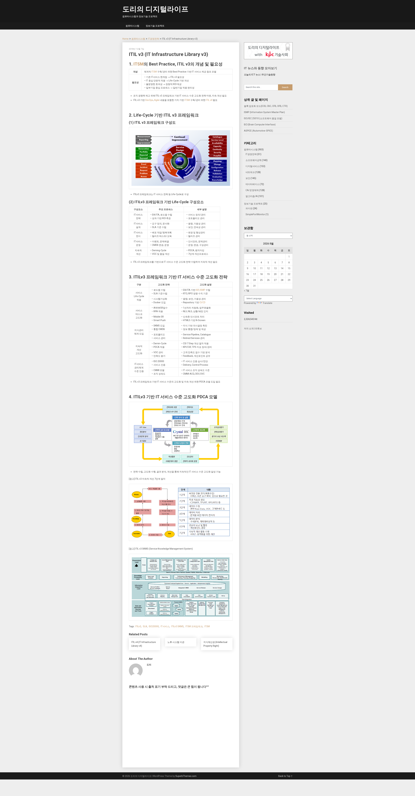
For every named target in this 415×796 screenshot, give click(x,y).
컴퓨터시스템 (132, 25)
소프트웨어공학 (253, 160)
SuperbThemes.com (185, 776)
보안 (248, 178)
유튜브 (258, 328)
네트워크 (250, 172)
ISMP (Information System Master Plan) (264, 112)
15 (289, 268)
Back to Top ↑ (285, 776)
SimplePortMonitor (255, 214)
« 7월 (246, 290)
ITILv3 (138, 626)
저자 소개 (249, 328)
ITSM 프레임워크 (194, 626)
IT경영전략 (153, 38)
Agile (156, 100)
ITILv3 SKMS (177, 626)
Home (125, 38)
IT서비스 (165, 626)
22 (289, 274)
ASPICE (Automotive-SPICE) (258, 130)
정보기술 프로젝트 (155, 25)
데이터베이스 (252, 184)
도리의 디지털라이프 (155, 9)
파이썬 (249, 208)
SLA (145, 626)
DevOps (149, 100)
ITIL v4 (209, 100)
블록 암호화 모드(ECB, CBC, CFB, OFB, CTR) (266, 106)
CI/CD (202, 302)
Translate (267, 303)
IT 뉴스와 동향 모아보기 (260, 68)
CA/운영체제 (252, 190)
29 (289, 280)
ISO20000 (154, 626)
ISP (197, 290)
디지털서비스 (252, 166)
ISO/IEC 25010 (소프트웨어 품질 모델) (263, 118)
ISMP (202, 290)
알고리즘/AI (252, 196)
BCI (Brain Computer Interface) (260, 124)
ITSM (138, 64)
